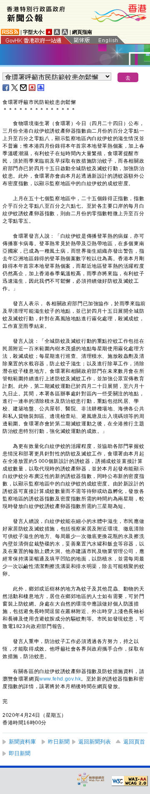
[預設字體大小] (49, 32)
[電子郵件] (24, 87)
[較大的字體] (57, 32)
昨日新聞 (59, 742)
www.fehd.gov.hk (60, 679)
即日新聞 (19, 753)
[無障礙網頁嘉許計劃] (91, 779)
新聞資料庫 (22, 742)
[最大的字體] (65, 32)
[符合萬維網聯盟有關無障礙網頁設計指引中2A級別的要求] (129, 781)
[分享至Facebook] (6, 87)
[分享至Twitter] (15, 87)
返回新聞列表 (94, 742)
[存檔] (32, 87)
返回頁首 (134, 742)
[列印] (41, 87)
